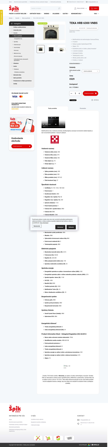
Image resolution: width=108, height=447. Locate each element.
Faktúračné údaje (35, 425)
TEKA (48, 375)
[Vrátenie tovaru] (58, 438)
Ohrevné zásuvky (18, 56)
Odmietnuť (60, 227)
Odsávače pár (17, 44)
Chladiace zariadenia (19, 72)
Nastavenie (37, 226)
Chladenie (16, 63)
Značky (15, 83)
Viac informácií (44, 223)
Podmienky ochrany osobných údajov (39, 2)
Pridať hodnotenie (17, 146)
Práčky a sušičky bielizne (19, 27)
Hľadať (59, 8)
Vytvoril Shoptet (83, 444)
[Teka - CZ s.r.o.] (68, 369)
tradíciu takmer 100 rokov (55, 379)
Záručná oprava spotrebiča (20, 2)
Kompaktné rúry (18, 38)
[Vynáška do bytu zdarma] (48, 438)
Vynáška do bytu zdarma (37, 419)
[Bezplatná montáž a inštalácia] (38, 438)
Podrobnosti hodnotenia (91, 28)
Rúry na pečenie (18, 35)
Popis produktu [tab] (52, 108)
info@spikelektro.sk (85, 420)
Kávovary (16, 50)
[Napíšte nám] (69, 438)
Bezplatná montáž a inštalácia (38, 422)
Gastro (15, 66)
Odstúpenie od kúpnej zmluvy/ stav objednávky (17, 430)
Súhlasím (71, 227)
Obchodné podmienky (55, 2)
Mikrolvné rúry (17, 53)
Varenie (15, 33)
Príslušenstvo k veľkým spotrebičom (22, 80)
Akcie (10, 2)
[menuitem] (18, 13)
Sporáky (16, 41)
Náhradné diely (17, 75)
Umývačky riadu (17, 30)
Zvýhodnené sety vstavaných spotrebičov (21, 60)
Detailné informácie (74, 63)
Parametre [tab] (83, 108)
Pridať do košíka (89, 93)
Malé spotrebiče (17, 78)
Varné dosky (17, 47)
